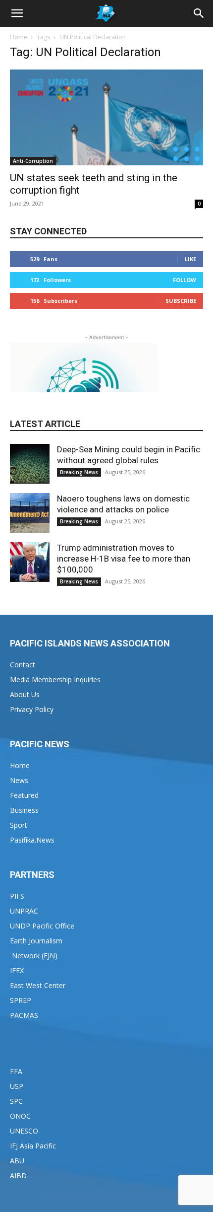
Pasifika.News (32, 840)
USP (16, 1086)
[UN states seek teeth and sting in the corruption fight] (106, 117)
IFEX (17, 970)
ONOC (20, 1116)
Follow (184, 280)
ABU (17, 1160)
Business (24, 810)
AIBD (18, 1175)
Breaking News (79, 472)
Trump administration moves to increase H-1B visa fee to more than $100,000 (123, 558)
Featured (24, 795)
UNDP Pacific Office (42, 925)
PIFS (17, 896)
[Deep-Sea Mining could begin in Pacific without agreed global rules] (30, 464)
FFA (16, 1071)
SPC (16, 1101)
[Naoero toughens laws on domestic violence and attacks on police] (30, 513)
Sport (18, 825)
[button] (17, 13)
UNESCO (24, 1131)
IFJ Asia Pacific (33, 1145)
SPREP (20, 1000)
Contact (22, 664)
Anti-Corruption (33, 160)
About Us (25, 694)
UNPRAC (24, 911)
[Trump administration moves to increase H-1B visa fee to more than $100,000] (30, 562)
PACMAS (24, 1015)
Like (190, 259)
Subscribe (180, 300)
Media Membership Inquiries (55, 679)
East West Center (37, 985)
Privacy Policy (31, 709)
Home (18, 37)
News (19, 780)
